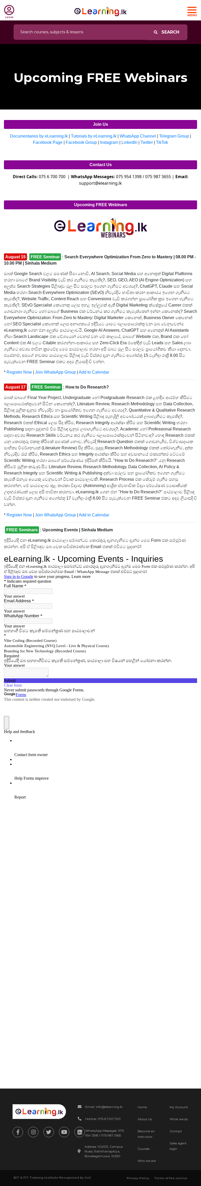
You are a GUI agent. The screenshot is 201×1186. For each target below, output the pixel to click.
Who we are (147, 1161)
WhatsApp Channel (138, 136)
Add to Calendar (94, 372)
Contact (176, 1131)
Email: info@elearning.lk (103, 1107)
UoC (88, 1177)
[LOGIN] (9, 10)
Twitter (147, 142)
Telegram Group (174, 136)
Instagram (109, 142)
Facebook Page (48, 142)
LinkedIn (129, 142)
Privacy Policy (138, 1178)
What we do (179, 1119)
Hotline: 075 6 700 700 (103, 1119)
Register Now (18, 372)
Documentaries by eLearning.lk (39, 136)
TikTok (162, 142)
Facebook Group (81, 142)
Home (142, 1107)
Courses (143, 1149)
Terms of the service (170, 1178)
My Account (179, 1107)
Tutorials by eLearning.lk (93, 136)
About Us (145, 1119)
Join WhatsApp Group (55, 372)
